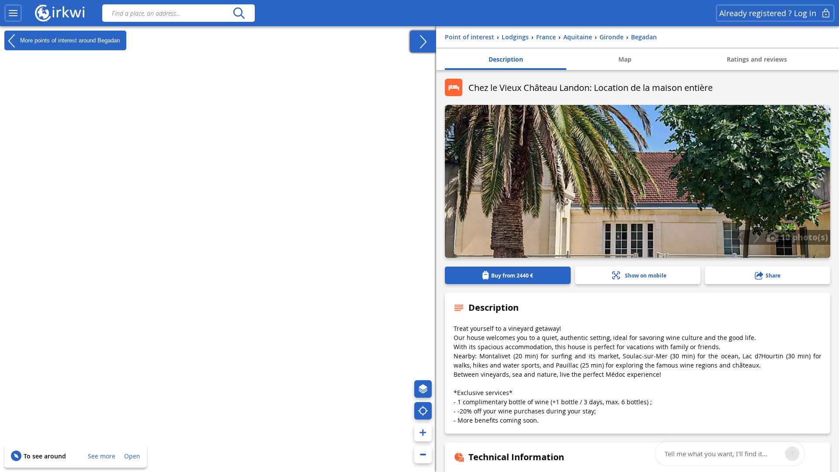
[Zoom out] (423, 454)
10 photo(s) (803, 237)
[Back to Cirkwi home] (60, 13)
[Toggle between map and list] (423, 41)
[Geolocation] (423, 411)
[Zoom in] (423, 432)
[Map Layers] (423, 389)
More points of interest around (69, 40)
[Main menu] (13, 13)
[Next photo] (756, 237)
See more (101, 456)
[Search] (239, 13)
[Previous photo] (740, 237)
